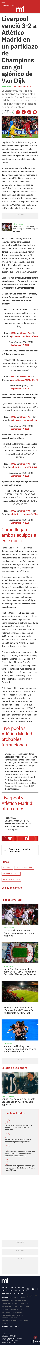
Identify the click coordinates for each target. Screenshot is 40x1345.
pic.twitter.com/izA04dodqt (24, 420)
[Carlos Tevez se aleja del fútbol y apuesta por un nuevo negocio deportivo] (20, 1083)
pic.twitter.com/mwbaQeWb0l (24, 514)
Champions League (11, 874)
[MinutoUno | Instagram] (27, 1289)
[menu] (4, 3)
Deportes (6, 86)
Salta (15, 1306)
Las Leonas (25, 1303)
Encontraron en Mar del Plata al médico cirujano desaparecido (18, 1140)
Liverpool (7, 868)
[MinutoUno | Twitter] (33, 1289)
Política (5, 1288)
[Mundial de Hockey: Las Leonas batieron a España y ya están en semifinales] (20, 1030)
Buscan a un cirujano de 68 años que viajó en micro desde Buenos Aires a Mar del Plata (20, 1168)
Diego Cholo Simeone (9, 1321)
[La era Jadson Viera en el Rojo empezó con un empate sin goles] (7, 227)
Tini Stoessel (6, 1312)
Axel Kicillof (18, 1312)
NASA (20, 1321)
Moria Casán (6, 1306)
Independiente (20, 1300)
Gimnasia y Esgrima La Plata (12, 1309)
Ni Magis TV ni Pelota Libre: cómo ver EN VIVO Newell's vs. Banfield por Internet (18, 1010)
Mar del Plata (24, 1306)
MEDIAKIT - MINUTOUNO (9, 1335)
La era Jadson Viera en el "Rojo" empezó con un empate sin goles (25, 228)
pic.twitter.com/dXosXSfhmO (24, 336)
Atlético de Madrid (24, 868)
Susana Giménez (20, 1297)
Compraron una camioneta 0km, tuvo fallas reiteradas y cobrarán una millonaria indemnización (20, 1153)
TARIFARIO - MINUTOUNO (9, 1337)
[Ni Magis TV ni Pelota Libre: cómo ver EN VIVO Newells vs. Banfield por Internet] (20, 991)
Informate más (18, 224)
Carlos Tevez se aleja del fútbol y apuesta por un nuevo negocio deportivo (18, 1101)
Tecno (24, 1291)
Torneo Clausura (9, 928)
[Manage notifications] (35, 1337)
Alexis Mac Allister (11, 880)
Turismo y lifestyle (9, 1293)
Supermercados (7, 1300)
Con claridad (8, 1043)
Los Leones (5, 1318)
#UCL (13, 333)
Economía (21, 1288)
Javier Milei (6, 1324)
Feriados (20, 1315)
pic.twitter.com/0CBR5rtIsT (24, 467)
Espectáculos (15, 1291)
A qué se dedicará (8, 1096)
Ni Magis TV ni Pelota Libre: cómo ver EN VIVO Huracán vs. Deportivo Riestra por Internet (20, 971)
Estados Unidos (7, 1303)
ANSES (17, 1303)
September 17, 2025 (20, 345)
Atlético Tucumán (8, 1315)
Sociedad (13, 1288)
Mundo (20, 1293)
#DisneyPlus (25, 333)
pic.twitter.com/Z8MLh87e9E (24, 380)
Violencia (14, 1318)
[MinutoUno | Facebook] (37, 1289)
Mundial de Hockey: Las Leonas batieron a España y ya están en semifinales (20, 1049)
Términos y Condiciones (10, 1327)
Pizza (26, 1321)
